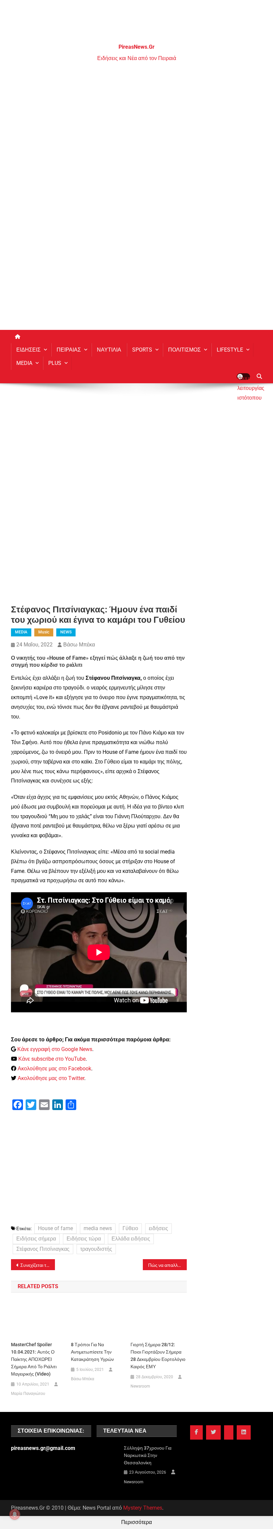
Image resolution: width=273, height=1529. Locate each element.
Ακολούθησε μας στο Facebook (54, 1068)
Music (43, 632)
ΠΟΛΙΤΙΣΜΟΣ (184, 350)
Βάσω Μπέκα (79, 644)
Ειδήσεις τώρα (84, 1238)
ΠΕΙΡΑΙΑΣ (69, 350)
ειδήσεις (158, 1228)
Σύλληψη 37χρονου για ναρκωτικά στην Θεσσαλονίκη (147, 1455)
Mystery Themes (142, 1508)
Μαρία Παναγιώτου (28, 1393)
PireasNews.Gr (136, 47)
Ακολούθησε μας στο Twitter (51, 1078)
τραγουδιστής (96, 1249)
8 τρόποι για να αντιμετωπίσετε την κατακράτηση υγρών (92, 1352)
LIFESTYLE (230, 350)
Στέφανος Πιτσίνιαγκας (43, 1249)
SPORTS (142, 350)
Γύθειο (130, 1228)
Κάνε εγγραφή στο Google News (54, 1049)
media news (98, 1228)
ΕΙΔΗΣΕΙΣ (28, 350)
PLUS (54, 363)
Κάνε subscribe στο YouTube (52, 1059)
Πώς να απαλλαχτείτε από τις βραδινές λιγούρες (167, 1265)
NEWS (66, 632)
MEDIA (24, 363)
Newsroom (140, 1386)
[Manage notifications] (14, 1514)
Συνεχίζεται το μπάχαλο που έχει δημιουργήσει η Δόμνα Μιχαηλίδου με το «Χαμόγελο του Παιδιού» (37, 1265)
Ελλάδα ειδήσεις (131, 1238)
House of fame (55, 1228)
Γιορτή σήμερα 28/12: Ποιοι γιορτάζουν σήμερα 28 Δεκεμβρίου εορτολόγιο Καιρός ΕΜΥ (158, 1355)
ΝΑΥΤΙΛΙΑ (109, 350)
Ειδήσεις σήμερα (36, 1238)
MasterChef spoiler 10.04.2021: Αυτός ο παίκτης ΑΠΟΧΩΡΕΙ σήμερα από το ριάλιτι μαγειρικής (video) (34, 1359)
